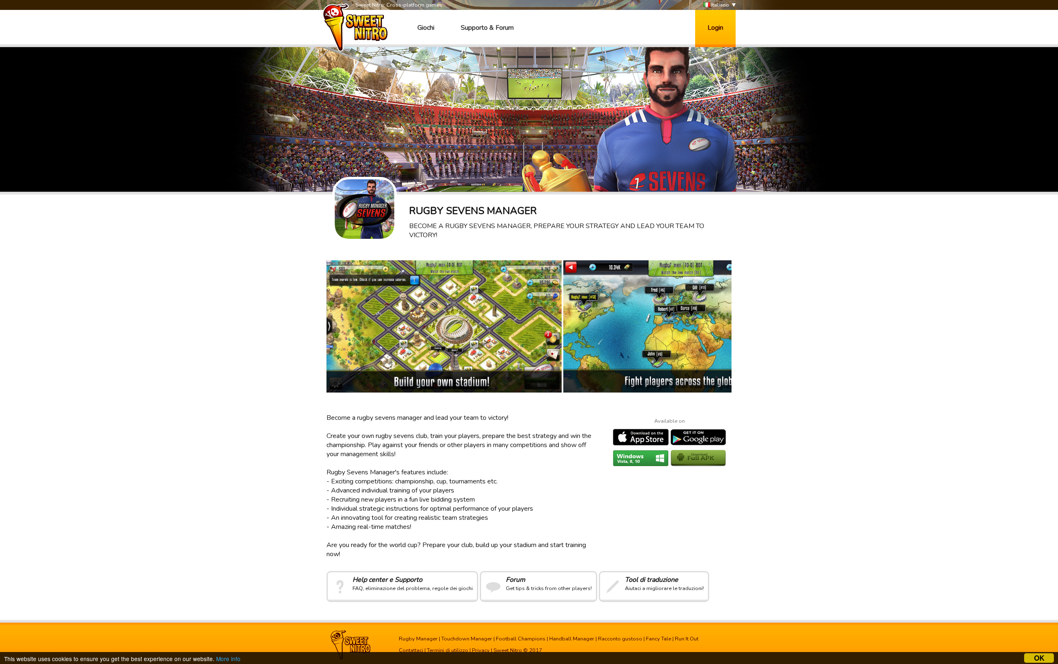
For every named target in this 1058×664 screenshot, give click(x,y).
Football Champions (521, 639)
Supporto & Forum (487, 27)
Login (715, 27)
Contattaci (411, 650)
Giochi (425, 27)
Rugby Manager (418, 639)
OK (1039, 658)
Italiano (719, 5)
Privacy (481, 650)
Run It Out (686, 639)
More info (228, 658)
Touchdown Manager (466, 639)
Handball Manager (571, 639)
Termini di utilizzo (447, 650)
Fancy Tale (658, 639)
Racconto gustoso (620, 639)
